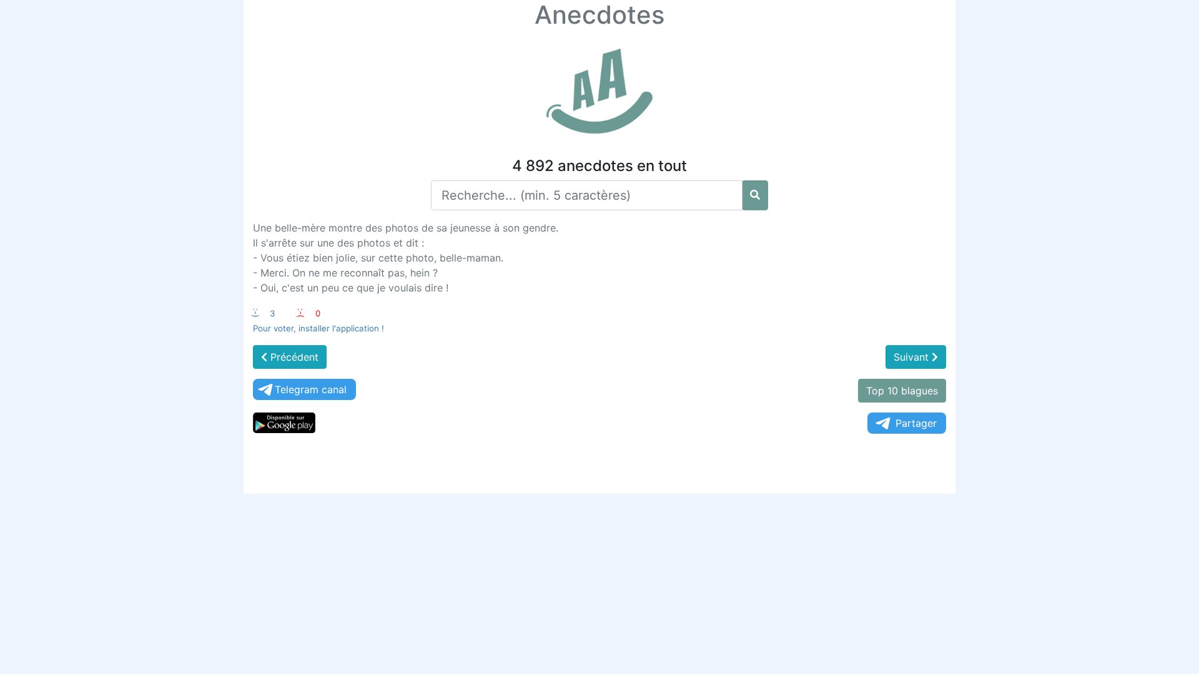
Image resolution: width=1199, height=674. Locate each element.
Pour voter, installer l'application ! (318, 328)
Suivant (913, 357)
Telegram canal (311, 389)
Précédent (292, 357)
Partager (916, 423)
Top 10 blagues (902, 390)
